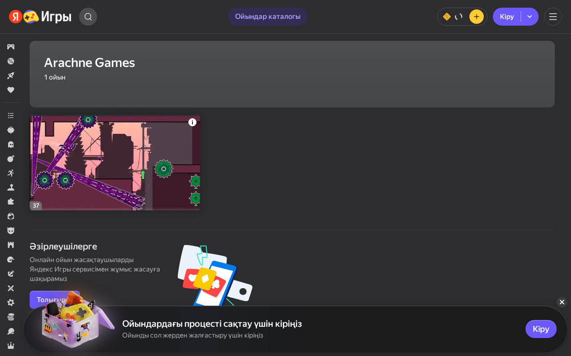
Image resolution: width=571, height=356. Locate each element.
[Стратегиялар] (11, 245)
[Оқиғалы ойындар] (11, 274)
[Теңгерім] (462, 17)
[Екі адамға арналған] (11, 288)
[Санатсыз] (11, 115)
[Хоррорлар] (11, 144)
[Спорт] (11, 331)
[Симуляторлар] (11, 187)
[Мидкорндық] (11, 302)
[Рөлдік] (11, 345)
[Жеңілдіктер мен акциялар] (11, 61)
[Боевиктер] (11, 158)
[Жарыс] (11, 259)
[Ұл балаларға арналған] (11, 230)
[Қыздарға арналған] (11, 216)
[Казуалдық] (11, 130)
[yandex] (40, 16)
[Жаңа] (11, 75)
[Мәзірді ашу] (553, 17)
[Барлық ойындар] (11, 47)
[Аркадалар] (11, 173)
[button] (11, 47)
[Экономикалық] (11, 317)
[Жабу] (562, 302)
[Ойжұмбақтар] (11, 202)
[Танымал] (11, 90)
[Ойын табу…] (88, 17)
